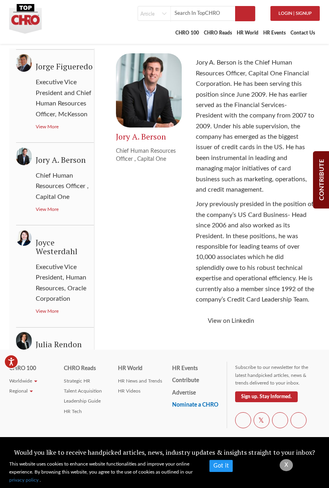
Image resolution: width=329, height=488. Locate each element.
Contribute (185, 380)
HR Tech (73, 411)
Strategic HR (77, 381)
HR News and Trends (140, 381)
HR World (247, 32)
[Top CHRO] (25, 17)
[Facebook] (243, 421)
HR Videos (129, 391)
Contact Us (302, 32)
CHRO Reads (218, 32)
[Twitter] (261, 421)
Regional (19, 391)
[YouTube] (280, 421)
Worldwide (21, 381)
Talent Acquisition (83, 391)
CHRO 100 (187, 32)
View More (47, 126)
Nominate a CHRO (195, 405)
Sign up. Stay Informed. (266, 396)
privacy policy (24, 480)
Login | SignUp (295, 13)
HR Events (274, 32)
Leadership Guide (82, 401)
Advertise (184, 393)
